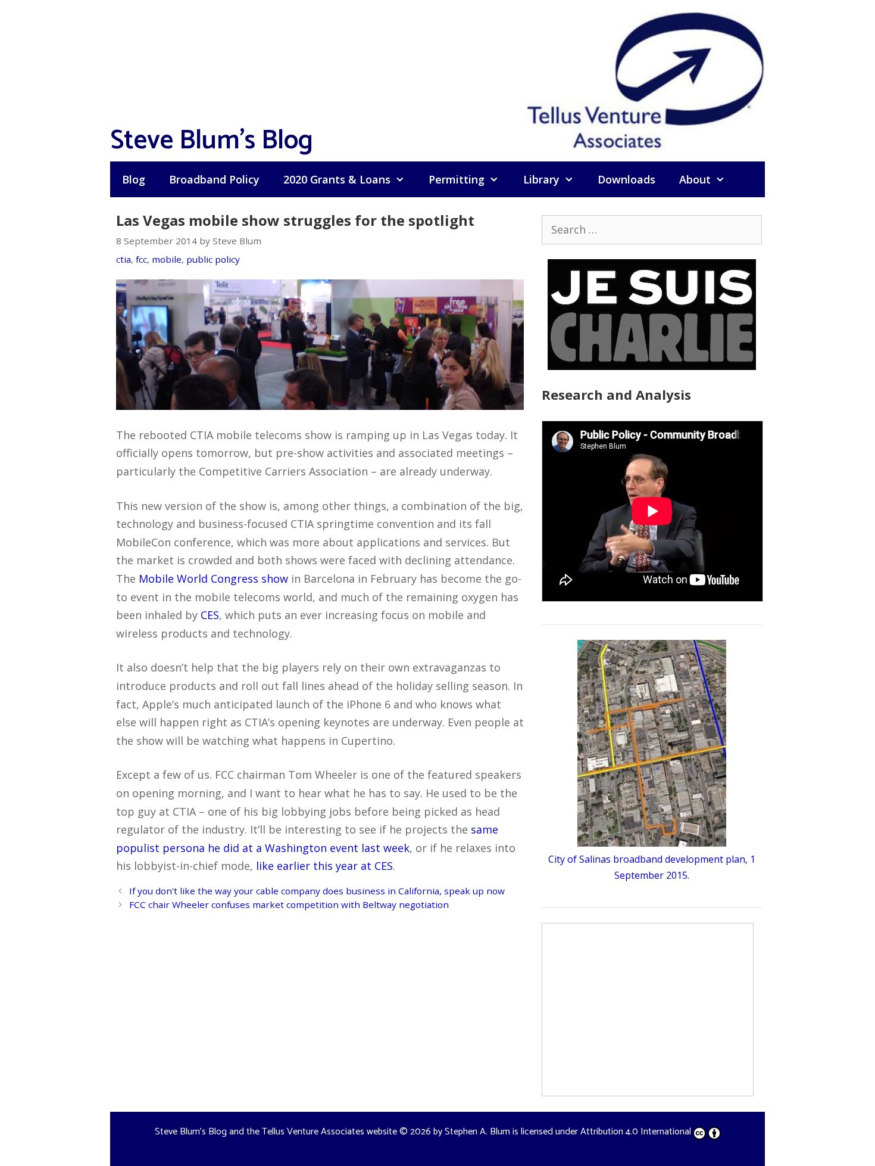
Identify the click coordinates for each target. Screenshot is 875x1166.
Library (541, 179)
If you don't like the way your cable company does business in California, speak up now (317, 891)
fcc (141, 259)
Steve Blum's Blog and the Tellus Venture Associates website (276, 1132)
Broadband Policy (214, 179)
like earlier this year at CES (324, 866)
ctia (123, 259)
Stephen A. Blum (477, 1132)
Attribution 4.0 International (635, 1132)
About (695, 179)
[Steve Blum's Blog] (646, 79)
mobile (167, 259)
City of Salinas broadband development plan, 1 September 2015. (651, 867)
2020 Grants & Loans (336, 179)
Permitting (457, 179)
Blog (133, 179)
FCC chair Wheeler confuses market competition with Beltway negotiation (289, 904)
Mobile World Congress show (213, 578)
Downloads (626, 179)
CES (210, 615)
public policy (213, 259)
